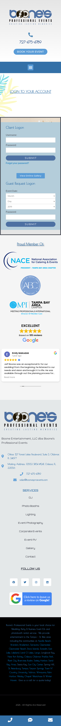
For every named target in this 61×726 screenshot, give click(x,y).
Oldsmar (37, 656)
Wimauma (41, 672)
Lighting (30, 514)
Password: (11, 145)
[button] (30, 67)
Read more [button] (9, 377)
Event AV (30, 539)
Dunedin (43, 648)
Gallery (30, 548)
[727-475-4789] (30, 34)
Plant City (12, 660)
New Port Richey (15, 656)
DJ (30, 497)
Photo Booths (30, 506)
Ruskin (30, 660)
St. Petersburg (14, 668)
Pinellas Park (47, 656)
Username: (11, 135)
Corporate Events (30, 531)
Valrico (31, 672)
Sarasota (34, 644)
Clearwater (45, 644)
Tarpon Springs (36, 668)
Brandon (14, 644)
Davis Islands (33, 648)
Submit (31, 158)
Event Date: (12, 191)
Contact (31, 556)
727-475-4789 (30, 42)
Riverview (22, 660)
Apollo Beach (44, 641)
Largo (37, 652)
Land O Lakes (26, 652)
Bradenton (24, 644)
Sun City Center (35, 664)
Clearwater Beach (17, 648)
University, (23, 672)
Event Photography (30, 522)
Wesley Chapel (23, 676)
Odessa (28, 656)
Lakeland (15, 652)
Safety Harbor (40, 660)
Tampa (25, 668)
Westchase (37, 676)
